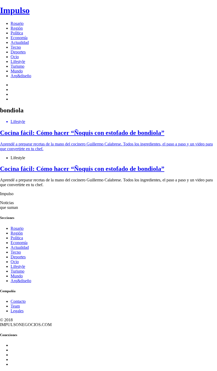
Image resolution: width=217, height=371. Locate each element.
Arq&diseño (21, 76)
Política (17, 33)
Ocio (15, 56)
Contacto (18, 301)
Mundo (17, 71)
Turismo (17, 66)
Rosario (17, 23)
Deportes (18, 52)
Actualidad (20, 42)
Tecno (16, 47)
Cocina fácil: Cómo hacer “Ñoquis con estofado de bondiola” (82, 168)
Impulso (15, 10)
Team (15, 306)
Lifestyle (18, 61)
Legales (17, 311)
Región (17, 28)
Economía (19, 37)
